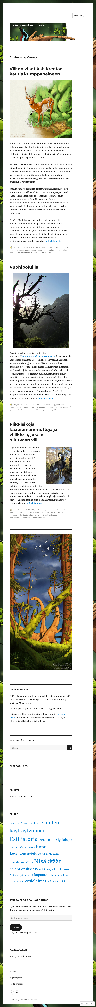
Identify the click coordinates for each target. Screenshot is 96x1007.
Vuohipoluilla (24, 267)
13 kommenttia (38, 518)
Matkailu (27, 407)
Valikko (79, 16)
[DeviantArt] (12, 992)
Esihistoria (40, 247)
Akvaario (15, 823)
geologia (13, 410)
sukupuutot (58, 512)
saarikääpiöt (15, 253)
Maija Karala (19, 247)
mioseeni (32, 515)
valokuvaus (64, 407)
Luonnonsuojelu (16, 407)
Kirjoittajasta (16, 978)
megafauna (50, 247)
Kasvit (48, 405)
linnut (55, 510)
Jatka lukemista (53, 241)
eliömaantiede (16, 515)
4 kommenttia (60, 410)
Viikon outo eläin (56, 881)
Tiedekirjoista (16, 984)
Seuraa (15, 927)
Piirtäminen (61, 869)
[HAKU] (69, 747)
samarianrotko (30, 410)
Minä (34, 407)
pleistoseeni (54, 250)
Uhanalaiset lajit (52, 407)
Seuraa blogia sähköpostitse (29, 900)
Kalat (24, 847)
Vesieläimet (35, 881)
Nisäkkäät (60, 247)
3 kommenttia (45, 253)
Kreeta (33, 250)
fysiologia (65, 840)
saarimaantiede (16, 518)
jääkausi (48, 510)
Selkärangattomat (20, 875)
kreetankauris (42, 250)
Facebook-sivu (19, 766)
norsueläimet (42, 515)
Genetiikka (40, 405)
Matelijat (43, 854)
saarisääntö (25, 253)
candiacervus (24, 250)
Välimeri (34, 253)
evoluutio (48, 839)
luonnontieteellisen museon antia (38, 356)
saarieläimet (64, 250)
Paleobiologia (47, 512)
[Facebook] (17, 992)
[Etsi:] (38, 748)
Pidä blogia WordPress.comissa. (24, 1000)
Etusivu (13, 971)
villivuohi (48, 410)
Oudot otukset (35, 512)
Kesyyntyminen (58, 405)
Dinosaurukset (30, 823)
